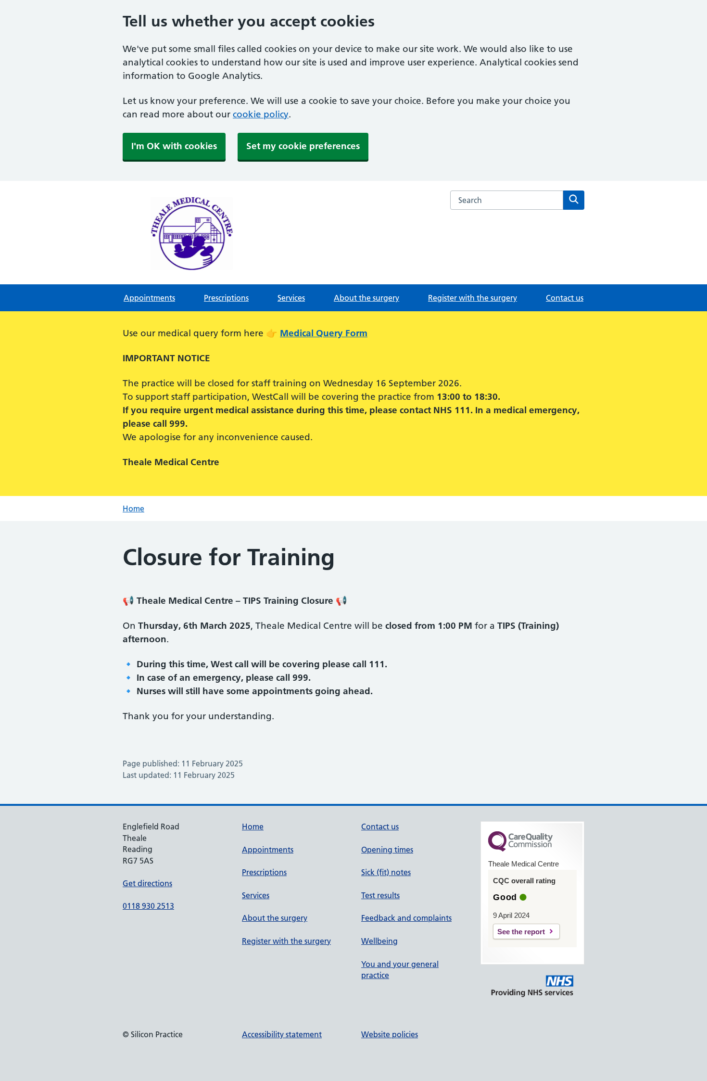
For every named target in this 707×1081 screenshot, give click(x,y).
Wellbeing (379, 941)
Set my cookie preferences (303, 146)
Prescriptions (226, 298)
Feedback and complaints (406, 918)
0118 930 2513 (148, 906)
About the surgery (366, 298)
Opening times (387, 849)
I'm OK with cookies (174, 146)
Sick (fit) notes (386, 872)
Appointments (149, 298)
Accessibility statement (282, 1034)
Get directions (147, 883)
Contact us (564, 298)
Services (291, 298)
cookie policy (261, 114)
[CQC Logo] (520, 849)
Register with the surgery (472, 298)
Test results (380, 895)
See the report (521, 932)
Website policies (389, 1034)
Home (133, 508)
